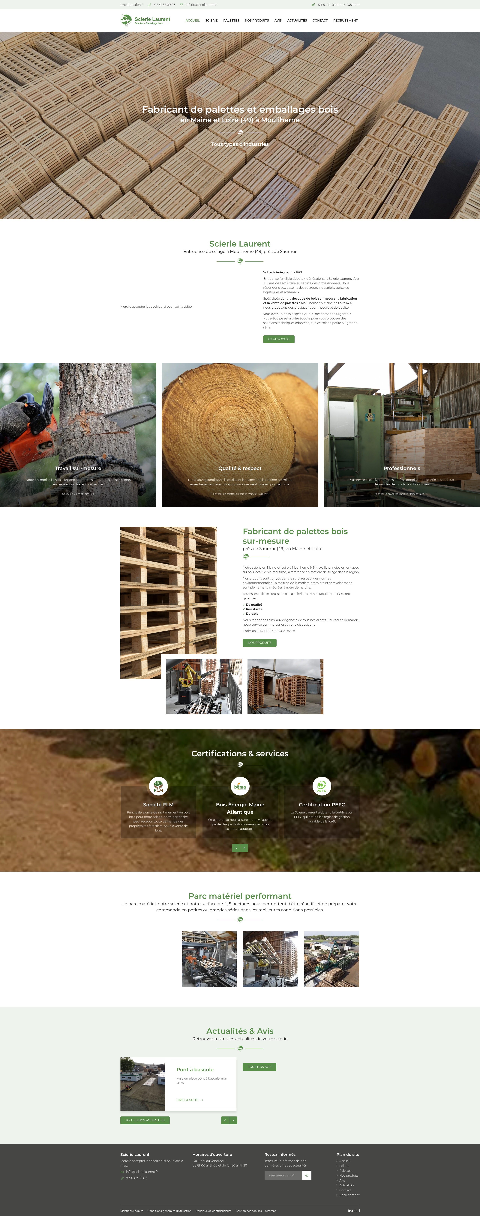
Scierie (211, 20)
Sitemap (270, 1211)
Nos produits (257, 20)
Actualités (297, 20)
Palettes (231, 20)
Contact (320, 20)
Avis (278, 20)
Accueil (193, 20)
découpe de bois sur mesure (313, 298)
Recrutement (345, 20)
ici (164, 306)
